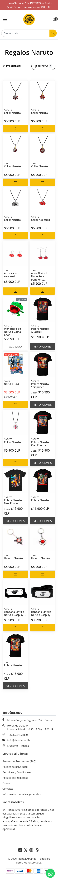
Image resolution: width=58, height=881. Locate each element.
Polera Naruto (40, 500)
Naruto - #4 (11, 384)
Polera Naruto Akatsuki (40, 330)
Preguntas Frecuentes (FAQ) (19, 761)
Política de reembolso (15, 778)
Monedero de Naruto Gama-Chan (13, 332)
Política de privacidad (15, 767)
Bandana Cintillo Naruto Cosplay (41, 613)
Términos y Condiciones (16, 772)
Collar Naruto (12, 113)
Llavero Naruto (13, 558)
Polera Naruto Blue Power (13, 501)
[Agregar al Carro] (15, 128)
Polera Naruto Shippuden (40, 385)
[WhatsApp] (37, 850)
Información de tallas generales (21, 794)
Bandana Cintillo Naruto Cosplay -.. (15, 613)
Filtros (44, 66)
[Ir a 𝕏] (26, 850)
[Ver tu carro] (54, 19)
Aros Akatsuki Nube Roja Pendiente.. (39, 276)
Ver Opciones (43, 346)
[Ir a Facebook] (20, 850)
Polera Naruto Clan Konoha (40, 443)
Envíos (6, 783)
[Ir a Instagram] (31, 850)
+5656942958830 (17, 735)
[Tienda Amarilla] (29, 19)
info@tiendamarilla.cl (19, 740)
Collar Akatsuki (40, 220)
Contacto (7, 788)
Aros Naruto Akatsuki (11, 275)
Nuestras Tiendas (18, 746)
